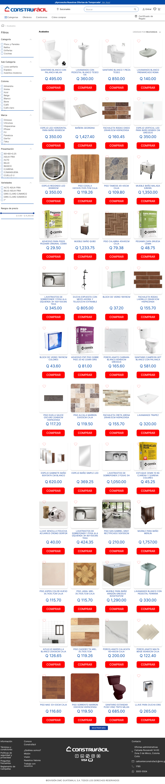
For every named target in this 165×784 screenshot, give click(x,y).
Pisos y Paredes (11, 44)
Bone (6, 101)
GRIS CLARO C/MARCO (15, 193)
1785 (138, 766)
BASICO (8, 166)
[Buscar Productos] (136, 9)
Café (6, 104)
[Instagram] (93, 756)
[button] (17, 39)
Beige (6, 95)
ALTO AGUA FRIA (12, 187)
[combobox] (111, 9)
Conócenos (41, 17)
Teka (6, 141)
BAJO (6, 163)
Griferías (8, 50)
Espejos (8, 69)
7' (5, 200)
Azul (6, 92)
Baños (7, 47)
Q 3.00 (19, 216)
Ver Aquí (105, 2)
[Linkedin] (82, 756)
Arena (7, 89)
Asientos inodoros (13, 73)
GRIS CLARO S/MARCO (15, 197)
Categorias (12, 17)
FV (5, 132)
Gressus (8, 120)
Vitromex (8, 123)
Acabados (11, 26)
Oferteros (27, 17)
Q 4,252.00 (28, 216)
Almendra (8, 86)
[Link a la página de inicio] (3, 26)
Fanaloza (8, 135)
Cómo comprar (59, 17)
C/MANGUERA (11, 172)
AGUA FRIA (9, 156)
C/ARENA (8, 169)
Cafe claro (9, 107)
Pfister (7, 129)
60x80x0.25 (10, 153)
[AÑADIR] (53, 87)
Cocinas (8, 53)
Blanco (7, 98)
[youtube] (98, 756)
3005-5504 (141, 771)
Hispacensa (9, 126)
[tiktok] (88, 756)
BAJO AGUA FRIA (12, 190)
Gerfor (7, 138)
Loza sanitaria (11, 66)
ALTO (6, 160)
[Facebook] (77, 756)
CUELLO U (9, 175)
